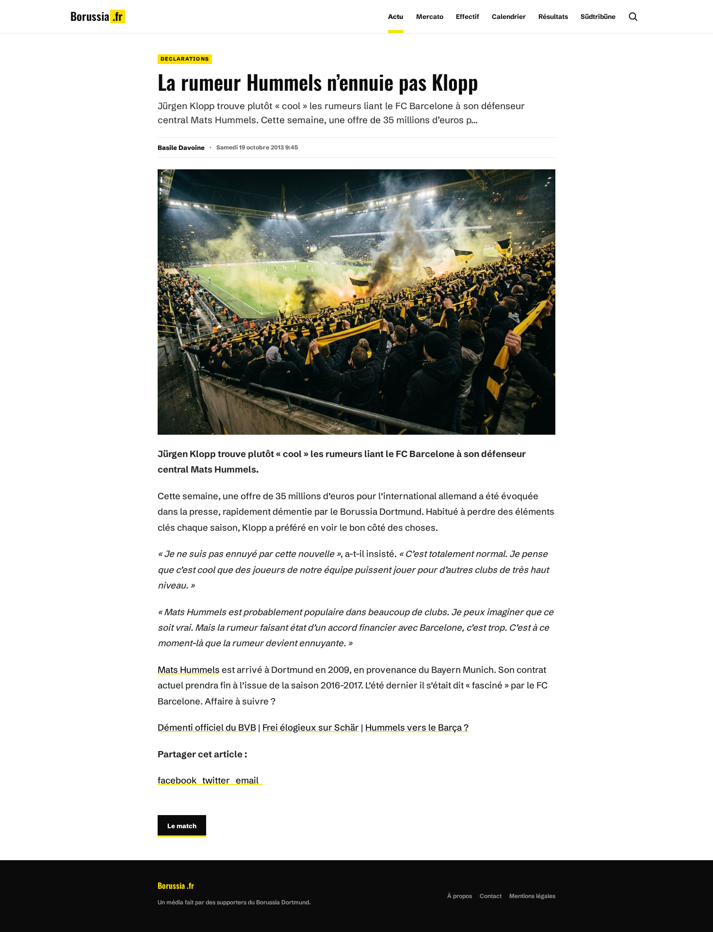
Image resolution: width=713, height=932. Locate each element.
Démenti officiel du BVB (207, 727)
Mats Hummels (189, 669)
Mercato (429, 16)
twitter (219, 780)
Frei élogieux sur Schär (310, 727)
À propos (459, 895)
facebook (180, 780)
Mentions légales (532, 895)
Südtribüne (598, 16)
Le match (181, 826)
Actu (396, 16)
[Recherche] (633, 16)
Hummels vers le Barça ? (417, 727)
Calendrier (509, 16)
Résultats (553, 16)
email (249, 780)
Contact (491, 895)
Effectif (467, 16)
